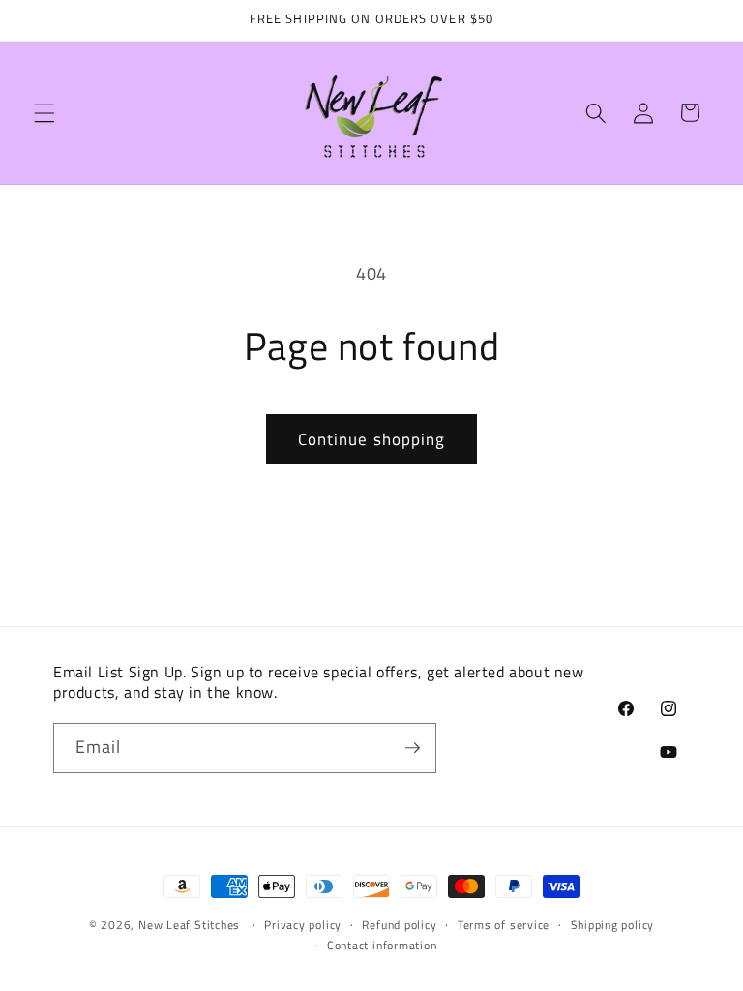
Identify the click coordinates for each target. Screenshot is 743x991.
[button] (44, 112)
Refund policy (399, 925)
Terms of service (504, 925)
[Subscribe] (412, 748)
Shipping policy (613, 925)
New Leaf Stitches (189, 925)
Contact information (382, 945)
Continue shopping (372, 439)
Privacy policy (303, 925)
